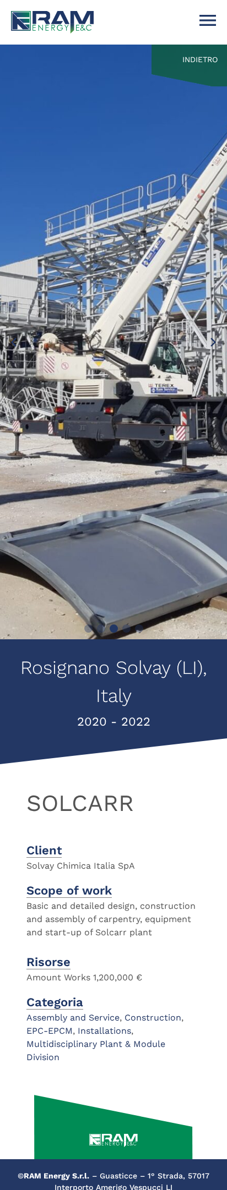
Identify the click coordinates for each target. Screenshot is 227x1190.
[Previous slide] (14, 342)
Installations (104, 1031)
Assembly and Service (73, 1017)
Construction (153, 1017)
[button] (88, 628)
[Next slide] (213, 342)
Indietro (200, 59)
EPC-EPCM (49, 1031)
